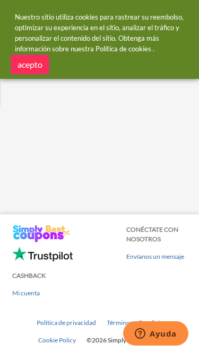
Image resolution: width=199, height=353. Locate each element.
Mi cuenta (26, 293)
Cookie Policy (57, 340)
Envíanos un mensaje (155, 256)
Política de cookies (123, 48)
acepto (30, 64)
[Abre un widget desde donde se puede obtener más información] (155, 334)
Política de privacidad (66, 323)
